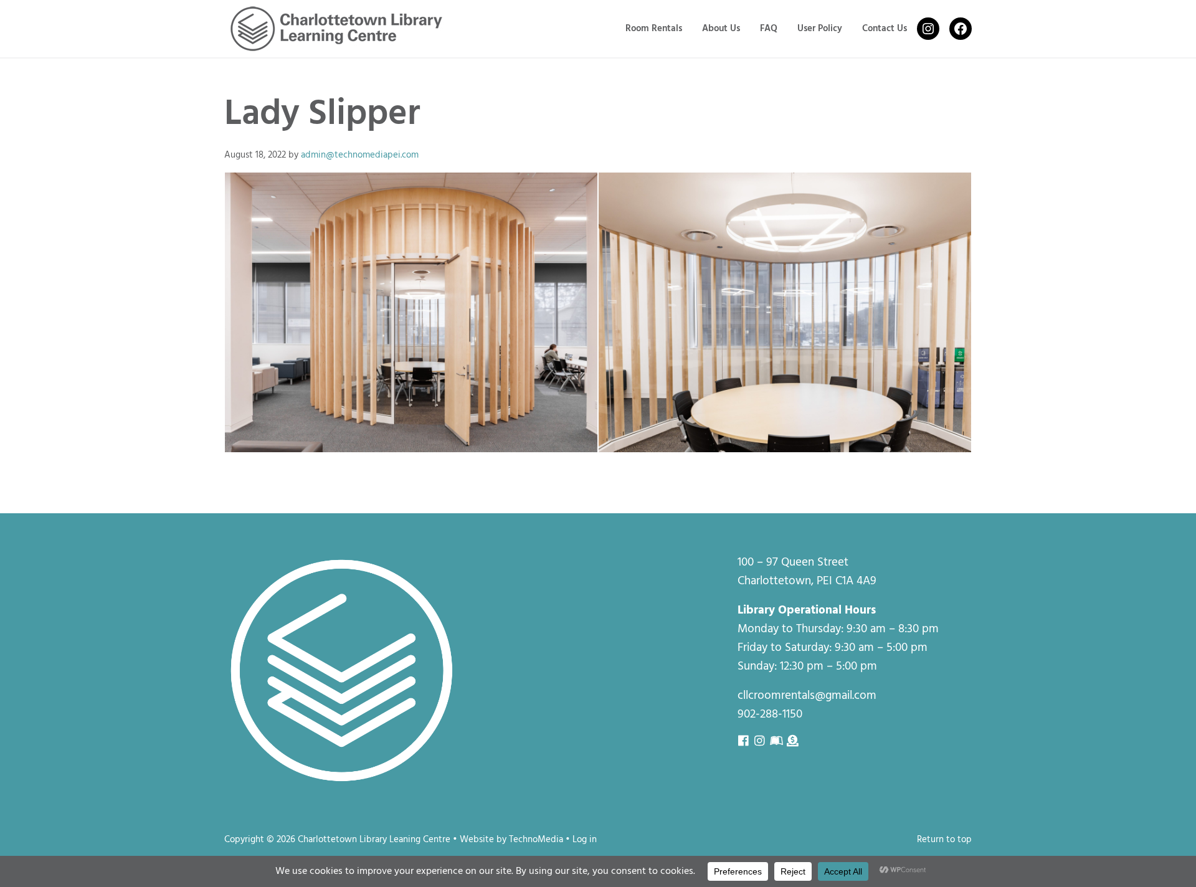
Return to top (944, 839)
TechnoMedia (536, 839)
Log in (584, 839)
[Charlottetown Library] (411, 312)
